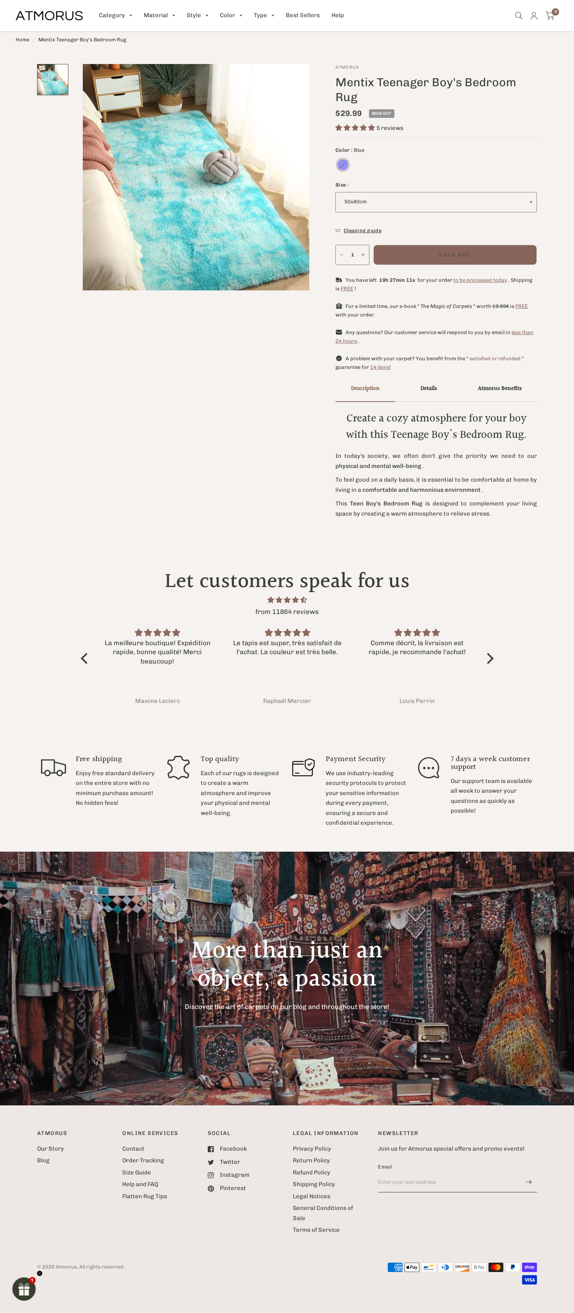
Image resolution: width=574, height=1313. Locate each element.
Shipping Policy (314, 1184)
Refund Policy (311, 1172)
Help (338, 15)
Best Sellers (303, 15)
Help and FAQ (140, 1184)
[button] (24, 1288)
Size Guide (136, 1172)
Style (194, 15)
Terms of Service (316, 1229)
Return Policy (311, 1160)
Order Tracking (143, 1160)
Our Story (50, 1148)
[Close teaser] (40, 1273)
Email (385, 1167)
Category (112, 15)
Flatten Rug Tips (144, 1196)
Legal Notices (311, 1196)
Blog (43, 1160)
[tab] (365, 389)
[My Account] (534, 15)
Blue (342, 164)
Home (22, 40)
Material (156, 15)
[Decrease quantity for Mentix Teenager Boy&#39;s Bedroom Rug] (342, 255)
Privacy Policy (312, 1148)
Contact (133, 1148)
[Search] (518, 15)
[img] (287, 600)
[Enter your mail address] (529, 1182)
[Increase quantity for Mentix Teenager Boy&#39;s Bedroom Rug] (363, 255)
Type (260, 15)
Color (227, 15)
